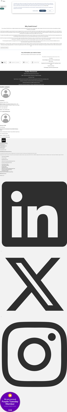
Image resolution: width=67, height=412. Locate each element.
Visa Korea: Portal (31, 77)
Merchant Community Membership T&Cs (8, 161)
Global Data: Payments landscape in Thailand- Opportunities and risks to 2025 (31, 84)
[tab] (4, 62)
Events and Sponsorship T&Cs (7, 162)
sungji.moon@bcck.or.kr (6, 111)
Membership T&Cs (5, 159)
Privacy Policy (46, 5)
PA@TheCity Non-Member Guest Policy (6, 171)
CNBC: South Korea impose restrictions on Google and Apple (31, 75)
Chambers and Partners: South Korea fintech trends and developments (31, 80)
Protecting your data (5, 164)
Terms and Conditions (5, 156)
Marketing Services (3, 173)
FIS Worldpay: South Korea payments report (51, 67)
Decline (50, 10)
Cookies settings (35, 10)
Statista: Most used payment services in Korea (31, 73)
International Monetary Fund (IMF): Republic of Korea (31, 82)
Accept (43, 10)
